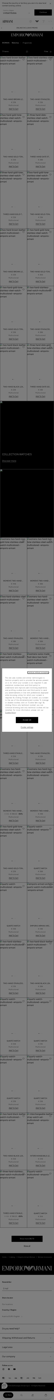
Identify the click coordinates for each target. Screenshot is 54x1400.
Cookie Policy (10, 713)
